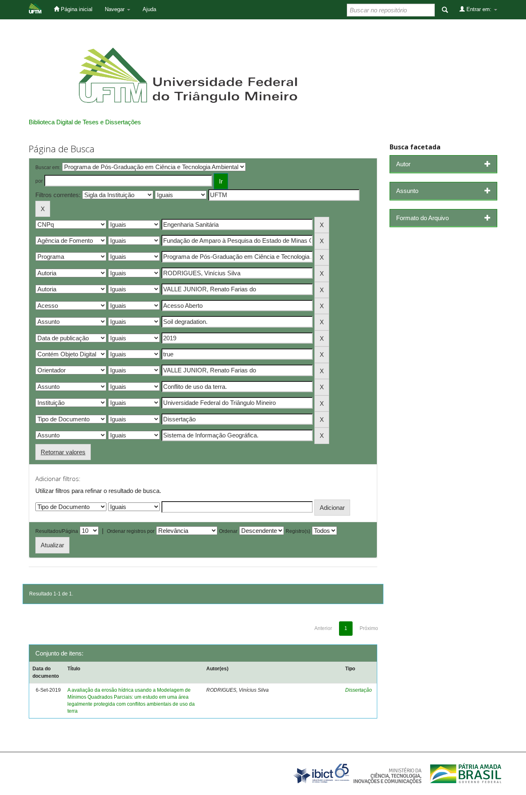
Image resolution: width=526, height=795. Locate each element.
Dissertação (358, 690)
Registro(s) (298, 531)
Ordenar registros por (131, 531)
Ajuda (149, 9)
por (39, 181)
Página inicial (75, 9)
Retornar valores (63, 452)
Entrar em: (479, 9)
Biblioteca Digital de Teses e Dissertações (85, 122)
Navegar (115, 9)
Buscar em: (47, 167)
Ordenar (228, 531)
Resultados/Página (56, 531)
